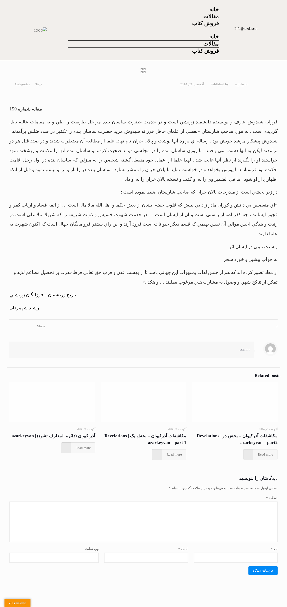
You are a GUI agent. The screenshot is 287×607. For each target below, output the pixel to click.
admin (239, 84)
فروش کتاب (205, 23)
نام (274, 549)
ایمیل (183, 549)
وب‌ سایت (92, 549)
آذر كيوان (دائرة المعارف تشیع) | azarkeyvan (53, 435)
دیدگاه (272, 497)
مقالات (211, 16)
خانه (214, 9)
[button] (143, 30)
